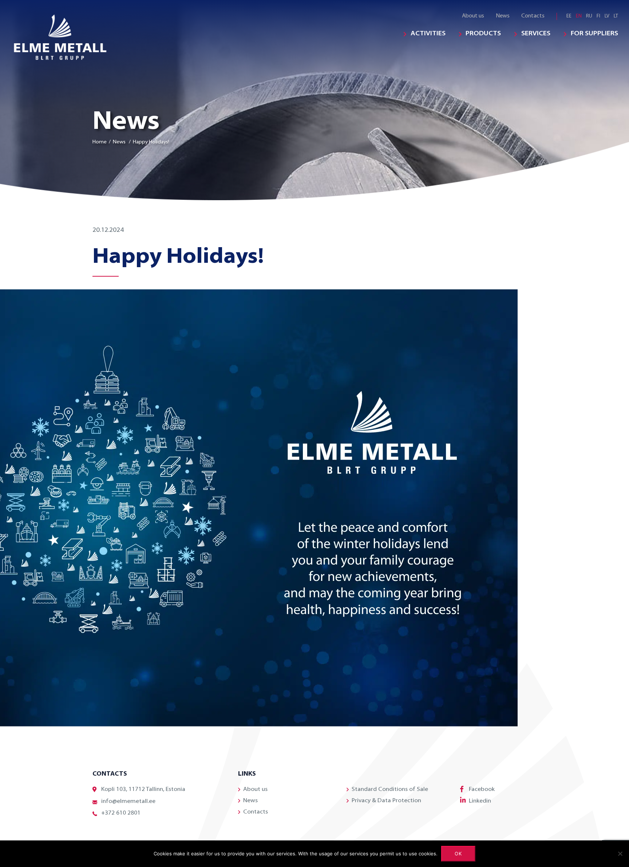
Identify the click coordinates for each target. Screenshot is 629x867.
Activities (428, 34)
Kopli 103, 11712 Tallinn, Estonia (143, 789)
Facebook (482, 789)
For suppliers (594, 34)
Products (483, 34)
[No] (620, 853)
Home (99, 142)
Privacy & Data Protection (386, 801)
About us (473, 16)
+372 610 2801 (121, 813)
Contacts (533, 16)
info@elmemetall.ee (128, 801)
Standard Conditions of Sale (390, 789)
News (503, 16)
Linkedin (480, 801)
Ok (458, 853)
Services (535, 34)
